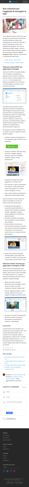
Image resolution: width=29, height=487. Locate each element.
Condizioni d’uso (9, 482)
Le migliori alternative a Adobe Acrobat (15, 365)
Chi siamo (5, 455)
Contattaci (5, 458)
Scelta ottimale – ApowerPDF (13, 60)
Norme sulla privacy (18, 482)
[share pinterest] (11, 471)
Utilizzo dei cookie (10, 483)
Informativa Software (7, 439)
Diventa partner (6, 460)
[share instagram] (14, 471)
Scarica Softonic (6, 437)
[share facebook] (4, 471)
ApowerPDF (6, 80)
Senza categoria (10, 378)
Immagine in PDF (17, 376)
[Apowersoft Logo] (13, 2)
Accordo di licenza (19, 483)
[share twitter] (7, 471)
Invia (9, 412)
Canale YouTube (6, 435)
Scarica (13, 146)
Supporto (4, 446)
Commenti (24, 387)
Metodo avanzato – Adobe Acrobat (14, 62)
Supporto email (6, 449)
